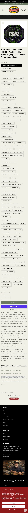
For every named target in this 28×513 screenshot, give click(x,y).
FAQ (4, 433)
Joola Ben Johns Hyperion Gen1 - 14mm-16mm (13, 145)
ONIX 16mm (15, 178)
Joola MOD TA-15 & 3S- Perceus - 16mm (12, 155)
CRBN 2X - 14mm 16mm (8, 103)
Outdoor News (15, 3)
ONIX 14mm (5, 178)
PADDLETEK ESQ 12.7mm (8, 191)
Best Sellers (11, 15)
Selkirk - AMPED (6, 236)
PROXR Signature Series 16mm (9, 223)
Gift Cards (14, 18)
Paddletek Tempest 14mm (8, 197)
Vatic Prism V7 (20, 278)
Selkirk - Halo (17, 236)
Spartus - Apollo (6, 261)
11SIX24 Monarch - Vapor (8, 71)
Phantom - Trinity (6, 200)
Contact (6, 3)
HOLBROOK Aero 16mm (8, 139)
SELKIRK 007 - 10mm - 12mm (9, 245)
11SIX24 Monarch (6, 68)
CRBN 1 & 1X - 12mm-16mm (9, 97)
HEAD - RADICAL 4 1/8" (8, 133)
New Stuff (18, 15)
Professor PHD (20, 207)
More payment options (14, 309)
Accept (13, 503)
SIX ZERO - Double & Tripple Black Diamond (13, 255)
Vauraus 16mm (17, 281)
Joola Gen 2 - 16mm (7, 149)
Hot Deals (23, 15)
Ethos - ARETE (5, 116)
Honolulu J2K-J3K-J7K (7, 142)
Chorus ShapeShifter (7, 94)
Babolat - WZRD (18, 78)
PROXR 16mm (5, 216)
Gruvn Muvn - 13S (6, 129)
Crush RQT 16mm (18, 110)
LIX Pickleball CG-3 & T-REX (9, 162)
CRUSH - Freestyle (18, 107)
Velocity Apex (5, 284)
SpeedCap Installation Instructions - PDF (11, 370)
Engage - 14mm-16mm (18, 113)
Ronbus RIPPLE (6, 232)
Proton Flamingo (18, 210)
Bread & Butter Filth (7, 84)
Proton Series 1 (6, 213)
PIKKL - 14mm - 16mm (7, 207)
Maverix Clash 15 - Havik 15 (9, 168)
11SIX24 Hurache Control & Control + (11, 65)
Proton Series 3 (17, 213)
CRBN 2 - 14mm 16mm (7, 100)
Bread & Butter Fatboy (18, 81)
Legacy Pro (5, 158)
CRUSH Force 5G (6, 110)
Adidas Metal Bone (7, 74)
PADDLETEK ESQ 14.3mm (8, 194)
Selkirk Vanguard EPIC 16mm (9, 252)
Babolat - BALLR (19, 74)
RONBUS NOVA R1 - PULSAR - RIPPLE (11, 229)
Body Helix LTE (6, 81)
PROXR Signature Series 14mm (9, 220)
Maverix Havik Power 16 (8, 171)
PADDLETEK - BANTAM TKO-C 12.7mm (11, 184)
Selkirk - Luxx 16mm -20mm (9, 239)
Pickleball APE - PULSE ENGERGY (10, 203)
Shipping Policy (6, 416)
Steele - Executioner (7, 268)
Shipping (2, 292)
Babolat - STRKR (6, 78)
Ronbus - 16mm (6, 226)
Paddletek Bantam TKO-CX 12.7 (10, 187)
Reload (22, 223)
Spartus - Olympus (18, 261)
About (4, 410)
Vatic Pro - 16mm (6, 281)
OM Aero (16, 174)
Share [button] (3, 384)
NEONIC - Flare (6, 174)
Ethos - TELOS (6, 120)
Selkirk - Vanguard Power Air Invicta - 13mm (13, 242)
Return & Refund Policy (8, 419)
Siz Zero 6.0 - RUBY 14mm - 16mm (10, 258)
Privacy (4, 422)
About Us (22, 3)
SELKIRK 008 (5, 249)
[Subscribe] (23, 485)
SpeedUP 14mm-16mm (7, 265)
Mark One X (5, 165)
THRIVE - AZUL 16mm (7, 271)
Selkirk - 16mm (17, 232)
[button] (2, 9)
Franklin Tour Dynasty (7, 123)
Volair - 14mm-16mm (18, 284)
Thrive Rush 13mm (6, 274)
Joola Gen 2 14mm (20, 149)
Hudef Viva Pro (20, 142)
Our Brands (5, 15)
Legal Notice (5, 425)
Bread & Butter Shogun (8, 91)
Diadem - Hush (6, 113)
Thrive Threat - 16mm (7, 278)
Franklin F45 (16, 120)
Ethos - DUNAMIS (17, 116)
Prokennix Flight (6, 210)
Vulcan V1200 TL (6, 287)
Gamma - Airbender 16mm (8, 126)
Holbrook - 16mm (6, 136)
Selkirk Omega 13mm (18, 249)
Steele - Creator (21, 265)
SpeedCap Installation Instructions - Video (11, 373)
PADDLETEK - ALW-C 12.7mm (9, 181)
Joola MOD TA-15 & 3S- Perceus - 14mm (12, 152)
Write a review (14, 398)
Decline (13, 506)
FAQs (10, 3)
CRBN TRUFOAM (6, 107)
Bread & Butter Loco (7, 87)
